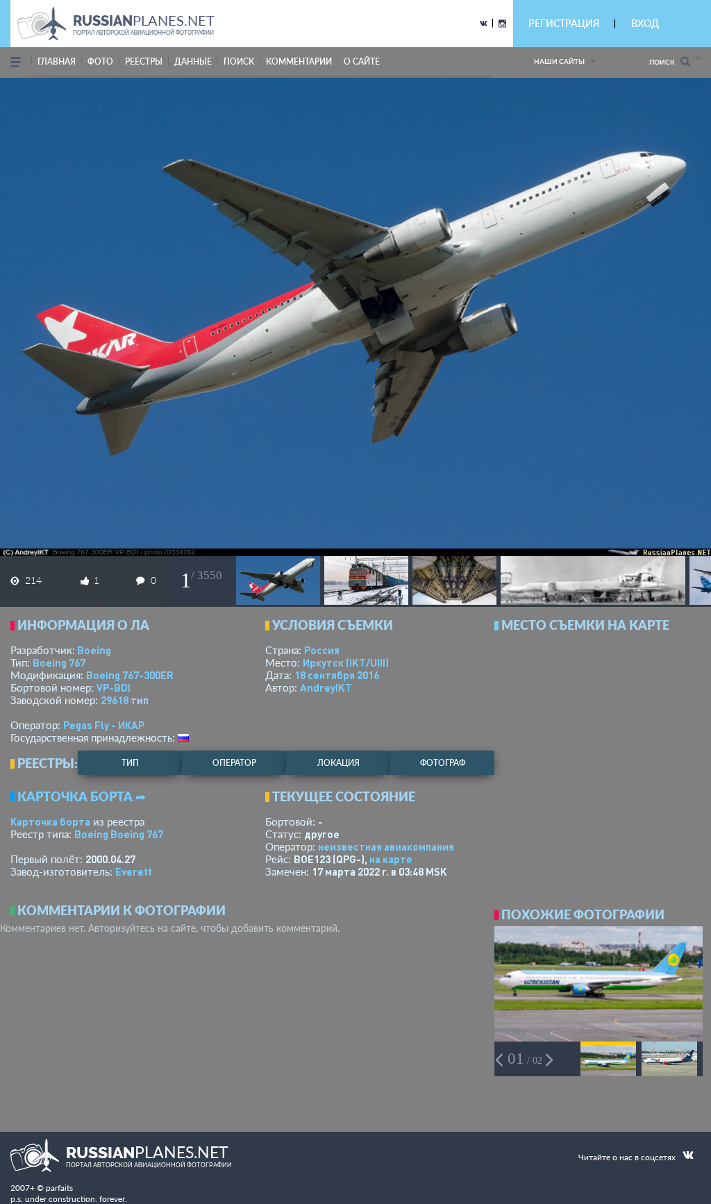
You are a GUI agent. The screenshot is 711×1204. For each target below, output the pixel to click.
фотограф (442, 763)
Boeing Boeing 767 (118, 834)
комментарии (299, 61)
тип (140, 700)
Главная (56, 61)
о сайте (362, 61)
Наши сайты (559, 61)
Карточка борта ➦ (81, 796)
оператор (234, 763)
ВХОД (645, 23)
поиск (239, 61)
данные (193, 61)
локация (338, 763)
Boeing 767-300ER (130, 675)
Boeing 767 (59, 662)
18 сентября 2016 (336, 675)
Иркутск (346, 662)
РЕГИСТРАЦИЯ (563, 23)
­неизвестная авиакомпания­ (386, 846)
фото (100, 61)
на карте (390, 859)
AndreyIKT (326, 687)
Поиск (664, 62)
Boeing (94, 650)
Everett (133, 871)
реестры (143, 61)
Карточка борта (50, 821)
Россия (322, 650)
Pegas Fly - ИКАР (103, 725)
